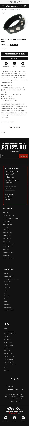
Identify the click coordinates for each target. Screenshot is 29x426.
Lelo (5, 301)
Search (6, 368)
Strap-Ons (6, 249)
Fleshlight (7, 304)
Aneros (6, 313)
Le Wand (6, 296)
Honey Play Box (8, 310)
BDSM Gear (6, 213)
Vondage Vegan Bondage (11, 279)
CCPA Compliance (9, 362)
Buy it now (14, 58)
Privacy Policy (8, 353)
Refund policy (13, 396)
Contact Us (7, 339)
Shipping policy (19, 398)
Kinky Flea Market (9, 331)
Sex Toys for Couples (9, 258)
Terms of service (11, 398)
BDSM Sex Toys (7, 224)
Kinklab (6, 273)
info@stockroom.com (10, 190)
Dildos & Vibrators (8, 252)
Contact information (15, 401)
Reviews (6, 370)
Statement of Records (10, 365)
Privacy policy (21, 396)
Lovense (6, 299)
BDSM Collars (7, 221)
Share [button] (4, 132)
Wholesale (7, 351)
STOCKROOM (14, 394)
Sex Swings (6, 241)
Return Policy (8, 342)
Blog (5, 328)
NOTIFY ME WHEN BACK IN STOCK (15, 54)
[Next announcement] (26, 2)
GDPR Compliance (9, 359)
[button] (3, 6)
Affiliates (7, 348)
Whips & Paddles (8, 247)
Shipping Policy (8, 345)
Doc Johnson (7, 307)
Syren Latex (7, 282)
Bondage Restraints (8, 215)
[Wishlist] (21, 6)
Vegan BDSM (6, 255)
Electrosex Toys (7, 232)
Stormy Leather (8, 276)
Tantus (6, 284)
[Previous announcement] (3, 2)
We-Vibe (6, 290)
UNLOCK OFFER (23, 156)
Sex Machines (7, 238)
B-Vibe (6, 293)
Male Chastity (7, 235)
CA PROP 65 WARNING (7, 122)
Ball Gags (6, 227)
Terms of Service (9, 356)
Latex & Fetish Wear (9, 244)
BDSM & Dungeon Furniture (11, 218)
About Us (7, 336)
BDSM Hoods (6, 230)
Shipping (3, 49)
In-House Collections (10, 334)
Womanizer (7, 287)
